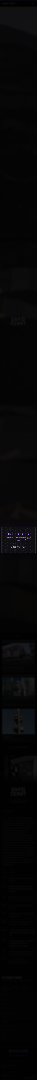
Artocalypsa (18, 534)
